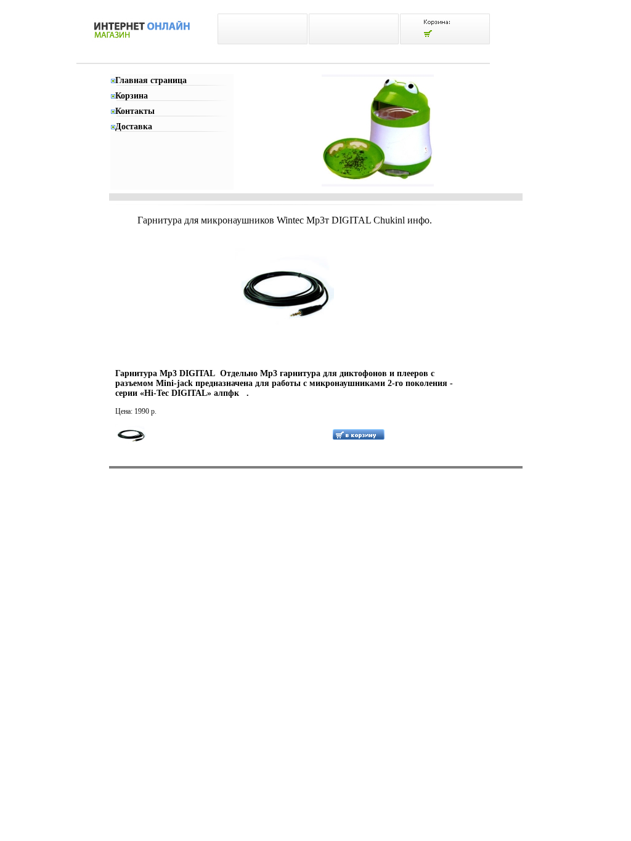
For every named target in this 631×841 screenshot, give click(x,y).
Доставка (133, 126)
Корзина (131, 95)
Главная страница (151, 80)
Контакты (135, 111)
